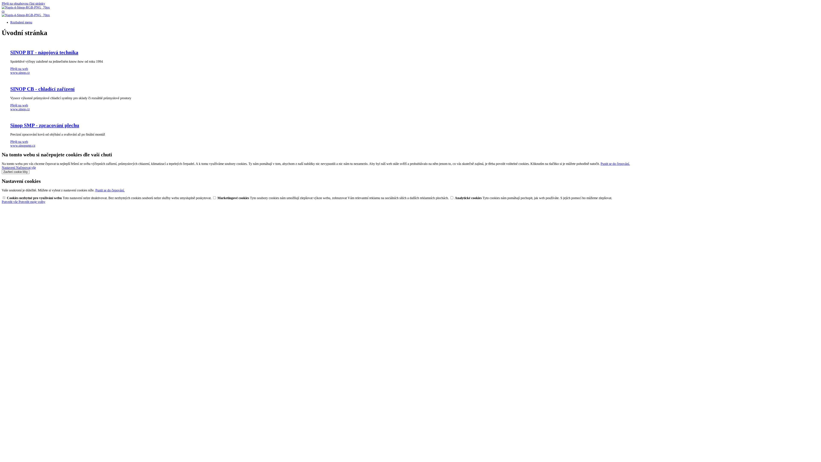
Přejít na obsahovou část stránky (23, 3)
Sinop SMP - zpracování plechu (44, 125)
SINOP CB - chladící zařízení (42, 89)
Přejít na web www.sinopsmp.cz (22, 143)
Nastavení (9, 167)
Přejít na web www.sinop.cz (20, 70)
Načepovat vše (26, 167)
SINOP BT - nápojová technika (44, 52)
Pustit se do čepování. (615, 164)
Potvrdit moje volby (32, 202)
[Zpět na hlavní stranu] (26, 7)
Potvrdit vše (10, 202)
